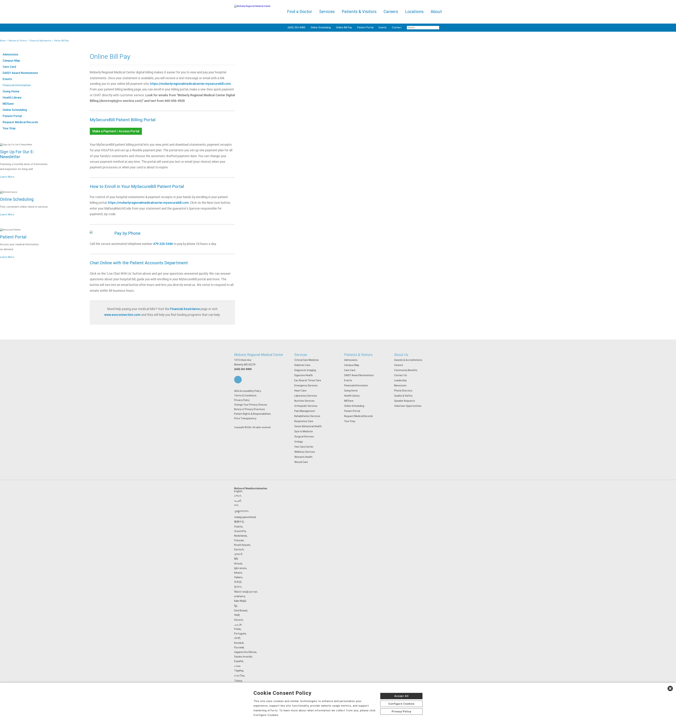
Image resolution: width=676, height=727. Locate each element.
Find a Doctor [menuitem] (299, 11)
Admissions (10, 54)
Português (240, 633)
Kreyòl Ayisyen (242, 544)
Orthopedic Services (305, 405)
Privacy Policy (242, 400)
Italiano (238, 577)
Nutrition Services (304, 400)
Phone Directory (403, 390)
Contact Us (400, 375)
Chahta (238, 526)
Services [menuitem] (327, 11)
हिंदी (236, 558)
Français (239, 540)
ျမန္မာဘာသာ (241, 511)
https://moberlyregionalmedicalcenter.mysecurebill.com (190, 84)
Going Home (11, 91)
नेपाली (236, 615)
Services (300, 355)
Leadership (400, 380)
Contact (397, 27)
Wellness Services (304, 451)
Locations (414, 11)
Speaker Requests (404, 400)
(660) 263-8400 (296, 27)
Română (238, 642)
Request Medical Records (20, 122)
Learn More (7, 176)
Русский (239, 647)
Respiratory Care (303, 421)
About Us (401, 355)
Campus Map (11, 60)
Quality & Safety (403, 395)
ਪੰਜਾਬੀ (237, 638)
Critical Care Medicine (306, 360)
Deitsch (238, 619)
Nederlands (240, 535)
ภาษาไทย (239, 675)
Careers (398, 365)
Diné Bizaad (240, 610)
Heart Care (300, 390)
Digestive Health (303, 375)
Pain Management (304, 411)
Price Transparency (245, 418)
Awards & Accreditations (408, 360)
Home (3, 40)
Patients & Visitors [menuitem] (359, 11)
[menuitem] (423, 27)
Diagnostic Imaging (305, 370)
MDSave (8, 103)
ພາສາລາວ (239, 596)
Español (238, 661)
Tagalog (238, 670)
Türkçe (238, 680)
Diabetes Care (302, 365)
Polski (237, 629)
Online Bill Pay (344, 27)
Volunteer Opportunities (407, 405)
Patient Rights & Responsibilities (252, 413)
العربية (237, 500)
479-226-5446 (163, 244)
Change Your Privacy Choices (250, 404)
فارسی (238, 624)
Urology (298, 441)
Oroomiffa (240, 531)
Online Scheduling (321, 27)
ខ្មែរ (235, 605)
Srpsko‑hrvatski (243, 656)
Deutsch (239, 549)
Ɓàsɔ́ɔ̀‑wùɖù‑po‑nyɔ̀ (245, 591)
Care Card (9, 66)
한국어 (238, 586)
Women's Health (303, 457)
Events (383, 27)
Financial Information (40, 40)
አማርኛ (237, 495)
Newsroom (400, 385)
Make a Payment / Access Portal (115, 131)
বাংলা (236, 505)
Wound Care (301, 462)
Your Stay (9, 128)
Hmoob (238, 563)
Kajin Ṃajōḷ (240, 600)
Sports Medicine (303, 431)
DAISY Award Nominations (20, 73)
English (238, 491)
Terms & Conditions (245, 395)
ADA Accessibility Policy (247, 391)
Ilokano (238, 572)
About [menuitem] (436, 11)
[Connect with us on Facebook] (238, 379)
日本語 (238, 581)
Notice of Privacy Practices (249, 409)
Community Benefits (405, 370)
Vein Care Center (303, 446)
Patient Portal (365, 27)
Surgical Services (304, 436)
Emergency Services (306, 385)
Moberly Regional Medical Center (258, 355)
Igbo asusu (240, 568)
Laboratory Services (305, 395)
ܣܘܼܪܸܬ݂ (237, 665)
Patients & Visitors (18, 40)
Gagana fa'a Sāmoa (245, 652)
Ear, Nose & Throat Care (307, 380)
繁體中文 (239, 521)
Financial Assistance (185, 309)
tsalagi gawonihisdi (245, 517)
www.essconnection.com (122, 315)
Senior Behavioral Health (308, 426)
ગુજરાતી (238, 554)
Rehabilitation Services (307, 416)
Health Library (12, 97)
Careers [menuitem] (391, 11)
